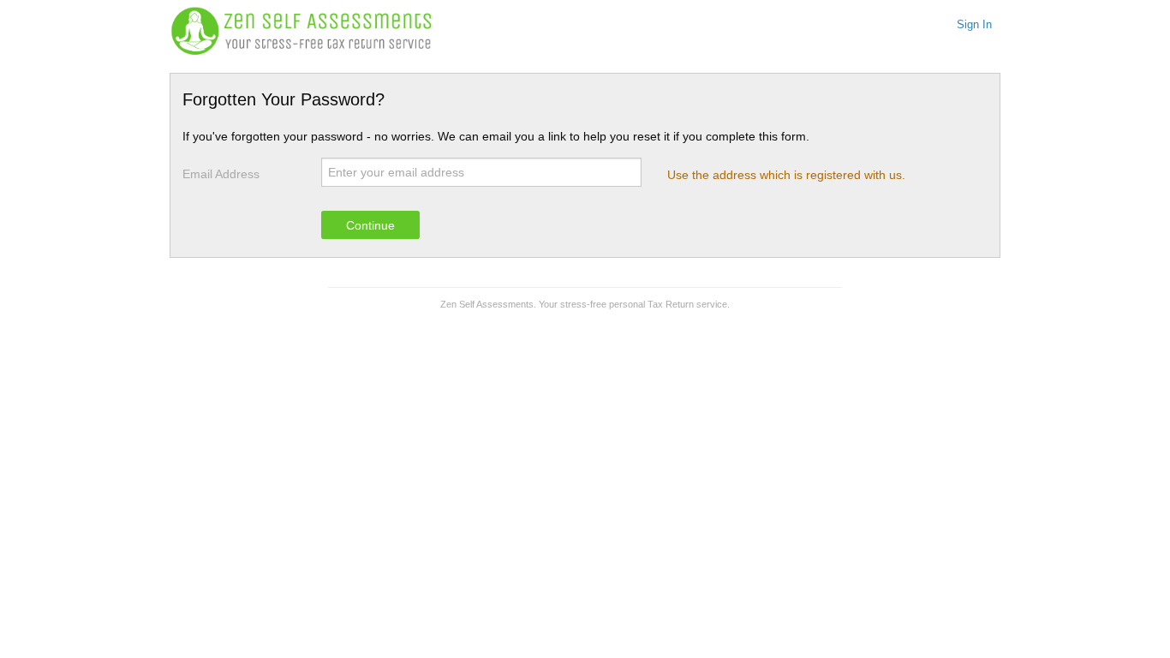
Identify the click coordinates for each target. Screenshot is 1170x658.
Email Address (221, 174)
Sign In (974, 25)
